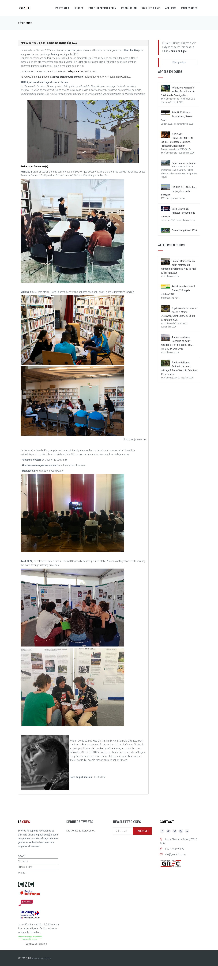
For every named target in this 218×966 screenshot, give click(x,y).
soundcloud (91, 71)
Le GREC (79, 8)
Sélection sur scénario (183, 163)
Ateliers (171, 8)
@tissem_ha (140, 439)
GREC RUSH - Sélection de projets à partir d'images (178, 190)
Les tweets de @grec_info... (81, 830)
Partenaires (189, 8)
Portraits (62, 8)
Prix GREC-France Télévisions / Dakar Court (176, 116)
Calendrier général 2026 (184, 230)
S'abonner (142, 831)
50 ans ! (22, 872)
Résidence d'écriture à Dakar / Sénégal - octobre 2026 (178, 290)
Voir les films (151, 8)
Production (129, 8)
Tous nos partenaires (35, 943)
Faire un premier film (102, 8)
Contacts (23, 861)
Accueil (22, 855)
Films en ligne (25, 866)
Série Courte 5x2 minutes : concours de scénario (178, 212)
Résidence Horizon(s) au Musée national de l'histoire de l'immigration (178, 91)
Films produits (179, 62)
